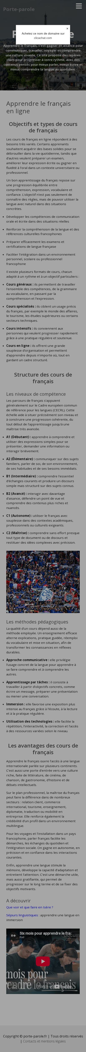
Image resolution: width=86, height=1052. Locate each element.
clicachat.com (43, 37)
